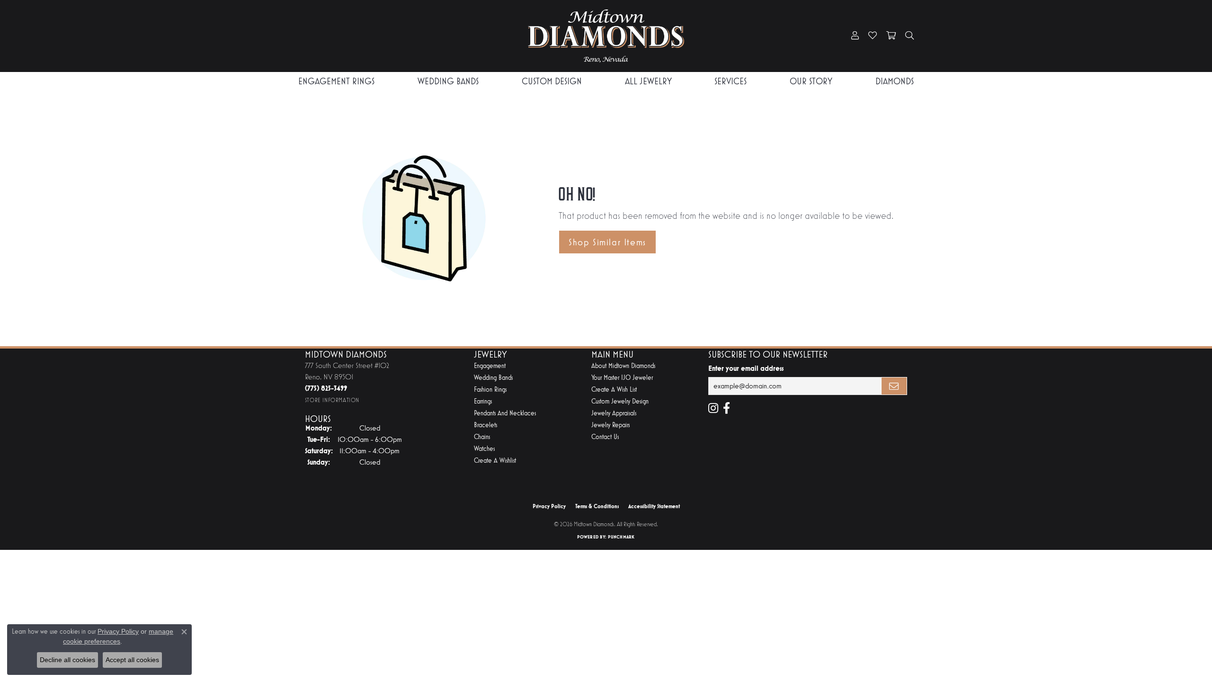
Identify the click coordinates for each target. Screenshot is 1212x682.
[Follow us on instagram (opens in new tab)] (713, 408)
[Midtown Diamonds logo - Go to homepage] (605, 36)
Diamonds (894, 81)
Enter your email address (746, 368)
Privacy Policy (549, 506)
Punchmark (621, 536)
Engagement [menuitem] (490, 366)
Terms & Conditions (597, 506)
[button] (855, 36)
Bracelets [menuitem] (485, 425)
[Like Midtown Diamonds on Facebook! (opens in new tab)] (726, 408)
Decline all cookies (67, 660)
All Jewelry (648, 81)
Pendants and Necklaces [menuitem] (505, 413)
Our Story (811, 81)
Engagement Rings (336, 81)
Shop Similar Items (607, 242)
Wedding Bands (448, 81)
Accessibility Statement (654, 506)
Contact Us (605, 437)
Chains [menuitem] (482, 437)
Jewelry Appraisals (613, 413)
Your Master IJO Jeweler (622, 378)
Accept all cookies (132, 660)
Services (730, 81)
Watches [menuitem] (484, 449)
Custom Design (552, 81)
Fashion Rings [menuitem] (490, 390)
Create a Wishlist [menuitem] (495, 461)
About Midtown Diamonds (623, 366)
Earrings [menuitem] (483, 401)
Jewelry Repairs (610, 425)
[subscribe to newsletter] (894, 386)
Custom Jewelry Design (620, 401)
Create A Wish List (614, 390)
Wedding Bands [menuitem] (493, 378)
